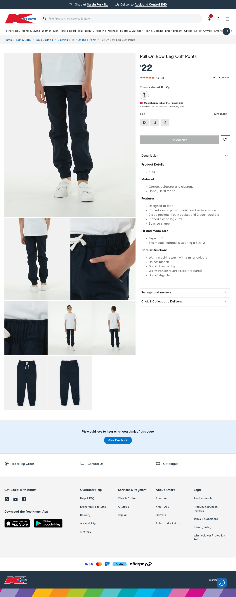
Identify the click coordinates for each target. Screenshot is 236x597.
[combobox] (121, 18)
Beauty (89, 30)
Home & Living (31, 30)
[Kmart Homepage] (20, 18)
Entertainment (173, 30)
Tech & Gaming (153, 30)
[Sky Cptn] (144, 95)
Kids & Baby (68, 30)
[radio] (70, 135)
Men (56, 30)
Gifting (188, 30)
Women (46, 30)
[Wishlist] (218, 19)
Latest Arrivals (203, 30)
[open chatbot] (222, 584)
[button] (227, 19)
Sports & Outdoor (131, 30)
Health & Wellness (107, 30)
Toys (80, 30)
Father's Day (12, 30)
